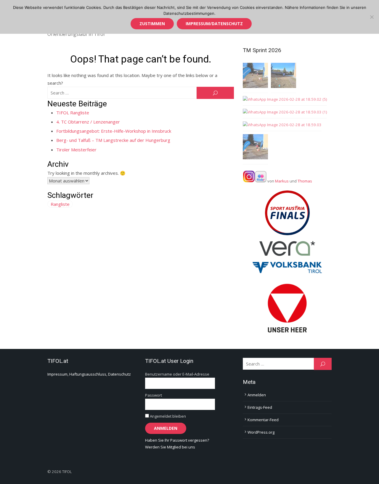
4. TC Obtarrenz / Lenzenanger (88, 122)
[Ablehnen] (372, 17)
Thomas (305, 181)
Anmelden (257, 395)
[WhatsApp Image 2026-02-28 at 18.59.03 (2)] (255, 76)
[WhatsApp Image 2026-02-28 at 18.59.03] (282, 124)
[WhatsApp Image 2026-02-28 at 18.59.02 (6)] (255, 147)
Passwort (153, 395)
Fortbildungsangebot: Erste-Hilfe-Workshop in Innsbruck (113, 131)
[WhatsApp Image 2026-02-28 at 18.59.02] (283, 76)
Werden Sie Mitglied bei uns (170, 447)
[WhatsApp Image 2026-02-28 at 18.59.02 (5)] (285, 99)
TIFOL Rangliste (72, 113)
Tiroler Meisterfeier (76, 150)
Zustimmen (152, 23)
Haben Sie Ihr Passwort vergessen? (177, 440)
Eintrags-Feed (260, 407)
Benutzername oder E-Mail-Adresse (177, 374)
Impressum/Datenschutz (214, 23)
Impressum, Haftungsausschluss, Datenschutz (89, 374)
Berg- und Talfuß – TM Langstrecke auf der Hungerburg (113, 140)
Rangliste (60, 204)
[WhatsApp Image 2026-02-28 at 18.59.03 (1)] (285, 112)
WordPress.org (261, 432)
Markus (282, 181)
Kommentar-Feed (263, 419)
